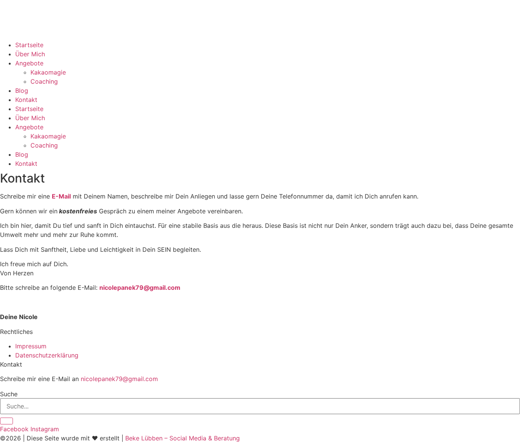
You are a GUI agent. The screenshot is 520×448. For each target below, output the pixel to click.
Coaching (44, 81)
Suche (9, 394)
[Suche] (6, 421)
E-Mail (61, 196)
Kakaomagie (48, 72)
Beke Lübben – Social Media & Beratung (182, 438)
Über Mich (30, 54)
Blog (21, 90)
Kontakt (26, 99)
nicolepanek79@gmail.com (139, 287)
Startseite (29, 45)
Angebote (29, 63)
